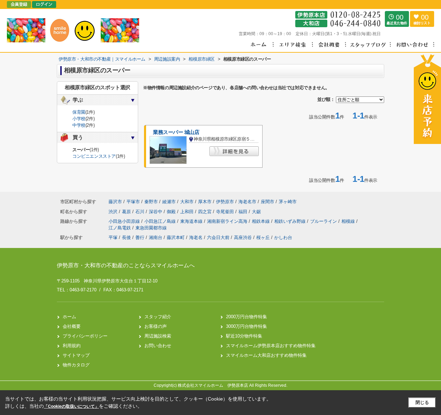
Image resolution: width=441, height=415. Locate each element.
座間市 (267, 201)
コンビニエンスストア (94, 156)
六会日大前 (218, 237)
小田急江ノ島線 (160, 221)
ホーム (69, 316)
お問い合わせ (157, 345)
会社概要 (72, 326)
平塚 (113, 237)
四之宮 (205, 211)
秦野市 (151, 201)
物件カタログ (76, 364)
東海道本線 (192, 221)
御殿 (172, 211)
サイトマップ (76, 355)
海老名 (196, 237)
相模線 (348, 221)
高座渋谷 (243, 237)
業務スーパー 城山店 (176, 132)
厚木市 (205, 201)
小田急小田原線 (125, 221)
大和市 (187, 201)
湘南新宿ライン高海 (228, 221)
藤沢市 (115, 201)
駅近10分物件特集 (244, 336)
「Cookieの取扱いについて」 (71, 406)
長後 (126, 237)
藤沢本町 (176, 237)
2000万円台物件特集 (246, 316)
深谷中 (156, 211)
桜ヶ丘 (263, 237)
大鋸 (256, 211)
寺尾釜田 (225, 211)
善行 (139, 237)
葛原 (127, 211)
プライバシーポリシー (85, 336)
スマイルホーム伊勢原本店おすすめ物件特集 (271, 345)
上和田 (187, 211)
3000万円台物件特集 (246, 326)
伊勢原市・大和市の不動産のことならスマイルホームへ (126, 265)
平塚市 (133, 201)
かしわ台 (283, 237)
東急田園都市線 (151, 227)
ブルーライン (324, 221)
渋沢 (114, 211)
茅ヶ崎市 (288, 201)
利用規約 (72, 345)
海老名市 (247, 201)
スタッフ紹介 (157, 316)
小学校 (78, 118)
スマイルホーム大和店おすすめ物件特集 (266, 355)
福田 (243, 211)
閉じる (422, 402)
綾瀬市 (169, 201)
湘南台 (155, 237)
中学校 (78, 125)
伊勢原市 (225, 201)
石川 (140, 211)
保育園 (78, 112)
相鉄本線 (261, 221)
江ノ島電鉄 (120, 227)
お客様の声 (155, 326)
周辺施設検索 (157, 336)
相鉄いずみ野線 (290, 221)
